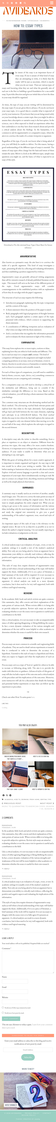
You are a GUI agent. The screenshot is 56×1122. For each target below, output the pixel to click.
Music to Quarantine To (15, 804)
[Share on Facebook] (3, 795)
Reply (7, 869)
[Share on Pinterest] (10, 795)
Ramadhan (7, 825)
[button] (52, 3)
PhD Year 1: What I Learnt (15, 789)
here (33, 697)
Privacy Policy (32, 1113)
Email (4, 987)
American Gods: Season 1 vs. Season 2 (41, 806)
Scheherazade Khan (16, 21)
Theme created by (28, 1119)
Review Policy (29, 1115)
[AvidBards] (28, 8)
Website (5, 997)
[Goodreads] (20, 3)
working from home (30, 799)
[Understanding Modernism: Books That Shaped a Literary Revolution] (15, 741)
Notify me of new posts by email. (14, 1013)
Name (4, 976)
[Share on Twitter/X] (7, 795)
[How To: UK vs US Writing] (41, 741)
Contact (47, 1113)
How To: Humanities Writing (41, 789)
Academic (45, 21)
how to (17, 799)
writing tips (45, 799)
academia (9, 799)
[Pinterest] (12, 3)
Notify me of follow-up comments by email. (18, 1008)
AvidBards (16, 1113)
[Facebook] (16, 3)
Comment (6, 948)
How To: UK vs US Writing (41, 756)
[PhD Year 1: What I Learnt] (15, 774)
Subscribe (28, 1057)
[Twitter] (3, 3)
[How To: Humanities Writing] (41, 774)
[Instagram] (7, 3)
